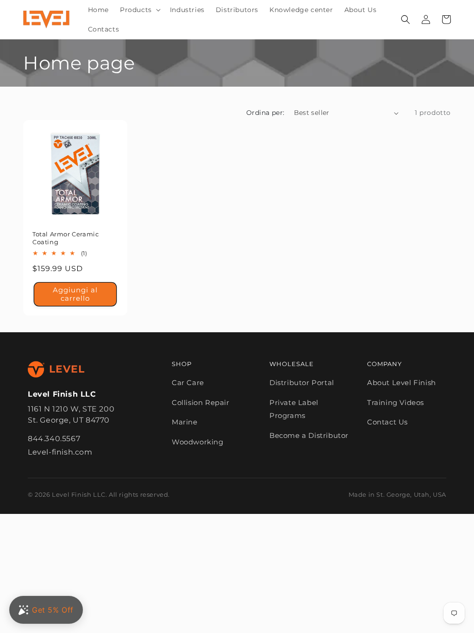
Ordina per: (265, 112)
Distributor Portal (301, 382)
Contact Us (387, 422)
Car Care (188, 382)
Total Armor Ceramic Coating (65, 238)
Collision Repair (201, 402)
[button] (139, 9)
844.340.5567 (54, 438)
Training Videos (395, 402)
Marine (185, 422)
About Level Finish (401, 382)
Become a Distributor (309, 435)
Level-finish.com (60, 452)
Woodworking (198, 441)
